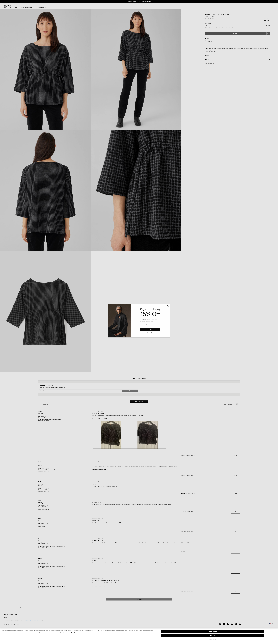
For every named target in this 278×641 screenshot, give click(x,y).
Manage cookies (212, 639)
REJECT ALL (213, 635)
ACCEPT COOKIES (212, 631)
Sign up (150, 329)
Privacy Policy (72, 632)
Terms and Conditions (82, 632)
